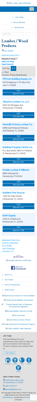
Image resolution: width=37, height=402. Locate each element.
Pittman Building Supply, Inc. (17, 79)
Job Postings (8, 249)
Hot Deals (8, 50)
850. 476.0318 (11, 386)
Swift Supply (9, 215)
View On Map (8, 61)
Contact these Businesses (14, 75)
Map (18, 91)
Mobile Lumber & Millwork (16, 170)
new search (7, 64)
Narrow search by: (10, 55)
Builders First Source (14, 193)
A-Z (13, 68)
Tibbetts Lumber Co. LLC (16, 102)
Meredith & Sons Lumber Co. (18, 124)
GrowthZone (8, 397)
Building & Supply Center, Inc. (18, 147)
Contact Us (7, 251)
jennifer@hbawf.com (13, 389)
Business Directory (11, 240)
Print (6, 72)
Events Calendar (10, 243)
